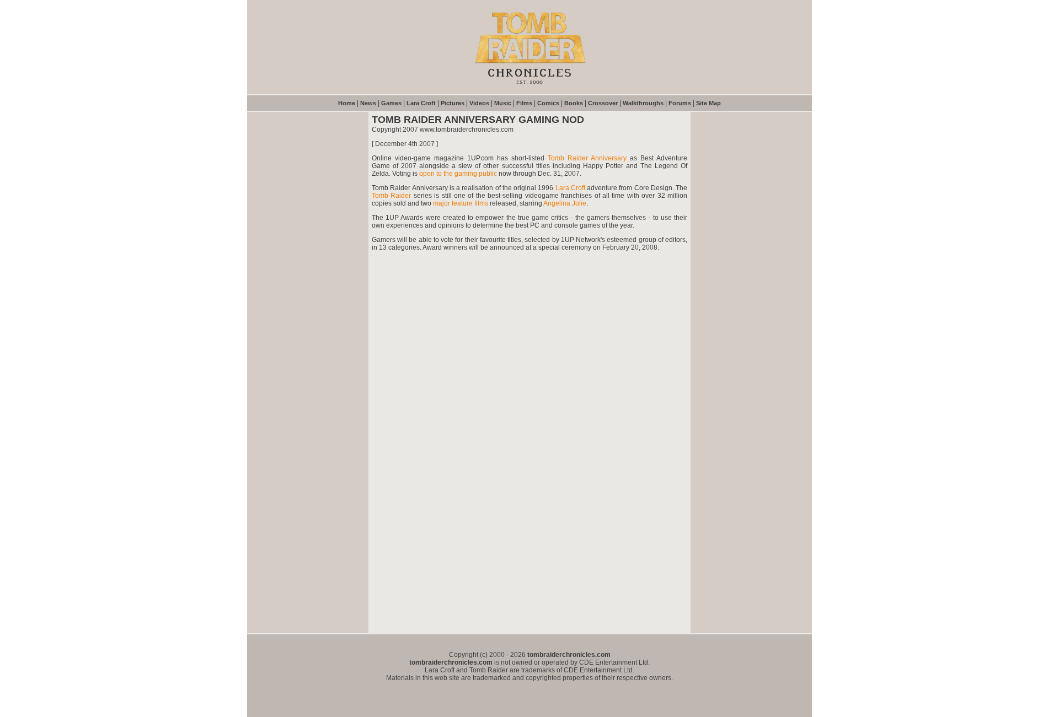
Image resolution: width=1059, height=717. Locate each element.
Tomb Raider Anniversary (587, 158)
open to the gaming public (458, 173)
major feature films (460, 203)
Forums (679, 103)
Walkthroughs (643, 103)
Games (391, 103)
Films (524, 103)
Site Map (708, 103)
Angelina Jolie (564, 203)
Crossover (603, 103)
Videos (479, 103)
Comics (548, 103)
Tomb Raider (391, 196)
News (368, 103)
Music (502, 103)
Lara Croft (421, 103)
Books (573, 103)
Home (346, 103)
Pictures (452, 103)
